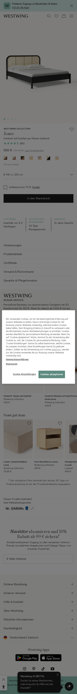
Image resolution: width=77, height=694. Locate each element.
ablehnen (56, 349)
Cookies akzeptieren (51, 374)
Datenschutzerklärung (17, 359)
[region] (38, 347)
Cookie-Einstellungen (24, 374)
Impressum (11, 364)
